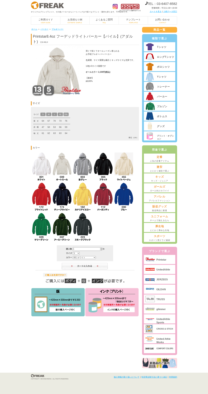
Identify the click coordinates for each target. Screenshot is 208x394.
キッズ (159, 178)
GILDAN (161, 289)
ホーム (34, 29)
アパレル (159, 198)
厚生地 (159, 228)
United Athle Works (163, 340)
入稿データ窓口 (170, 11)
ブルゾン (162, 106)
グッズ (161, 126)
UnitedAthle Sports (163, 320)
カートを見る (156, 11)
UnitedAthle (163, 269)
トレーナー (163, 86)
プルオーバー (57, 29)
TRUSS (160, 299)
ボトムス (162, 116)
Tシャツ (161, 47)
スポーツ (159, 238)
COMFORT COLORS (164, 348)
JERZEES (162, 279)
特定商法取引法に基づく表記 (154, 377)
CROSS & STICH (164, 329)
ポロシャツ (163, 67)
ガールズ (159, 188)
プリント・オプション (165, 137)
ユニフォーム (159, 218)
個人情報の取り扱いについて (126, 377)
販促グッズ (159, 208)
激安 (159, 168)
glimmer (161, 309)
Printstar (161, 259)
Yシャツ (162, 76)
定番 (159, 158)
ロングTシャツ (165, 57)
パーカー (44, 29)
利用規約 (173, 377)
